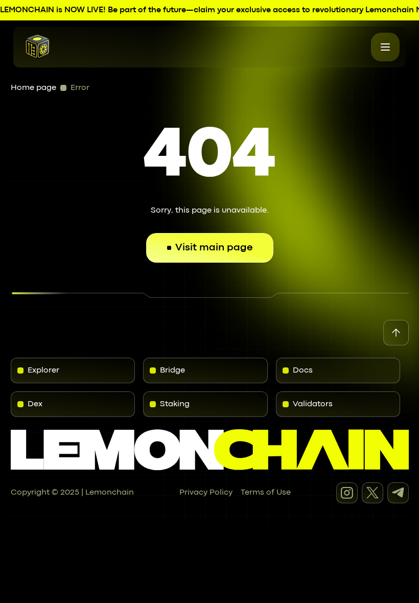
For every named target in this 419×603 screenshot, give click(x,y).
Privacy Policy (205, 492)
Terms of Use (266, 492)
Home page (33, 87)
